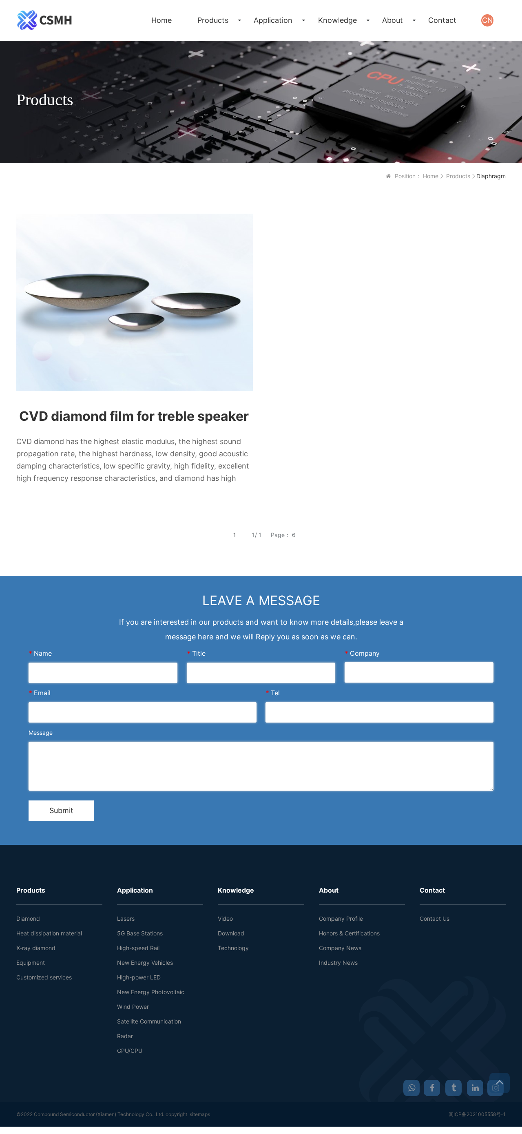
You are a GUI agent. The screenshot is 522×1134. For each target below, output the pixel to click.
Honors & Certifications (349, 933)
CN (487, 20)
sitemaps (200, 1114)
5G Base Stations (140, 933)
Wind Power (133, 1006)
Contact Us (434, 918)
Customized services (44, 977)
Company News (340, 947)
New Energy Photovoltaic (150, 991)
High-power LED (139, 977)
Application (273, 20)
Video (225, 918)
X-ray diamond (35, 947)
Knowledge (337, 20)
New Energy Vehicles (145, 962)
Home (161, 20)
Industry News (338, 962)
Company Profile (341, 918)
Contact (442, 20)
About (392, 20)
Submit (61, 810)
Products (212, 20)
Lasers (126, 918)
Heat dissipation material (49, 933)
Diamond (28, 918)
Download (231, 933)
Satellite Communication (149, 1021)
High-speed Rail (138, 947)
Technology (233, 947)
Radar (125, 1035)
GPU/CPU (129, 1050)
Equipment (30, 962)
